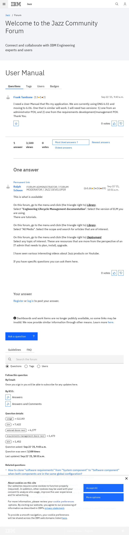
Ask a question (17, 336)
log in (30, 301)
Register (18, 301)
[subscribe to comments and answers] (8, 404)
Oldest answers (63, 147)
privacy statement (54, 508)
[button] (126, 478)
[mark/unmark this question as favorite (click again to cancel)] (16, 123)
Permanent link (21, 182)
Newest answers (101, 142)
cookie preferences (63, 501)
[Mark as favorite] (16, 123)
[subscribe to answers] (8, 397)
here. (111, 322)
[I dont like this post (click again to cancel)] (121, 123)
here (64, 518)
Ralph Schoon (18, 188)
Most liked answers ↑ (66, 142)
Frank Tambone (23, 97)
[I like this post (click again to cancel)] (114, 123)
